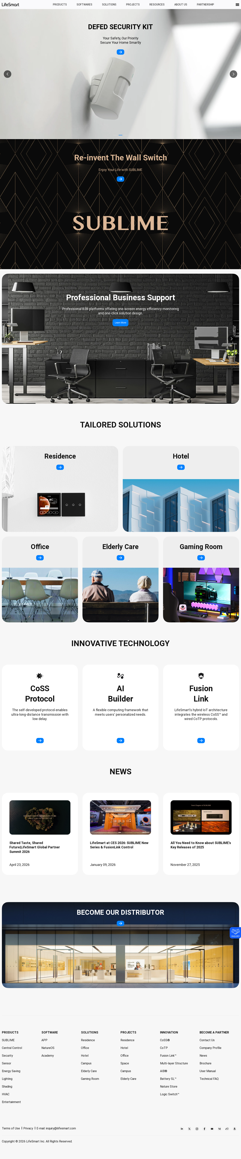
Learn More (120, 322)
